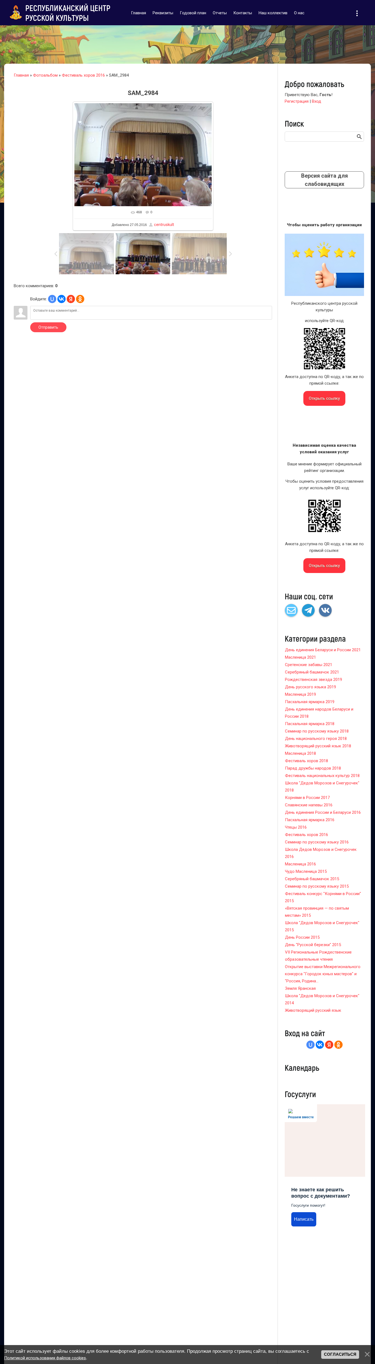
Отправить (48, 327)
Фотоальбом (45, 75)
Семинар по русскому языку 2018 (317, 731)
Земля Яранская (300, 988)
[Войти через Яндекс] (71, 299)
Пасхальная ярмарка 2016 (309, 819)
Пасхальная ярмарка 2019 (309, 701)
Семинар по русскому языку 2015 (317, 886)
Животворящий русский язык (313, 1010)
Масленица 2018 (300, 753)
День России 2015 (302, 937)
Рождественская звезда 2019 (313, 679)
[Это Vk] (325, 610)
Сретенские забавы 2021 (308, 664)
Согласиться (340, 1354)
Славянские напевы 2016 (308, 805)
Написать (304, 1219)
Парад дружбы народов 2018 (313, 768)
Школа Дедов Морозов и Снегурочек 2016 (321, 853)
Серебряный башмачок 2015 (312, 878)
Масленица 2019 (300, 694)
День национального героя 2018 (316, 738)
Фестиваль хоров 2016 (83, 75)
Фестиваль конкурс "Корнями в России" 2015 (323, 897)
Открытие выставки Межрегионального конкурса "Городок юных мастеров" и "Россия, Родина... (322, 973)
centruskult (164, 224)
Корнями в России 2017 (307, 797)
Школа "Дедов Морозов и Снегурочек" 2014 (322, 999)
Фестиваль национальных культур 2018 (322, 775)
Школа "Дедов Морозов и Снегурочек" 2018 (322, 787)
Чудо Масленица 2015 (306, 871)
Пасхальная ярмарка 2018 (309, 723)
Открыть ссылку (324, 398)
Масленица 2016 (300, 864)
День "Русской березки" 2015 (313, 944)
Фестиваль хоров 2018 (306, 760)
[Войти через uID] (52, 299)
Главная (21, 75)
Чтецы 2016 (296, 827)
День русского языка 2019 (310, 686)
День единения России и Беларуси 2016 (323, 812)
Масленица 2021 (300, 657)
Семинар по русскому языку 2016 (317, 842)
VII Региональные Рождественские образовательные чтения (318, 956)
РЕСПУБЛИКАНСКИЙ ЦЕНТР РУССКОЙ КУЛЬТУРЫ (67, 13)
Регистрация (297, 101)
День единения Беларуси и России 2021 (323, 649)
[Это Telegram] (308, 610)
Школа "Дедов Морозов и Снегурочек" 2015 (322, 926)
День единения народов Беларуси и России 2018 (319, 713)
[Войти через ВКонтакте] (61, 299)
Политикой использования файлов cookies (45, 1357)
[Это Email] (291, 610)
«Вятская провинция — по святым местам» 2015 (317, 912)
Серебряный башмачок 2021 (312, 672)
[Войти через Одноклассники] (80, 299)
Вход (316, 101)
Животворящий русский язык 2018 (318, 746)
